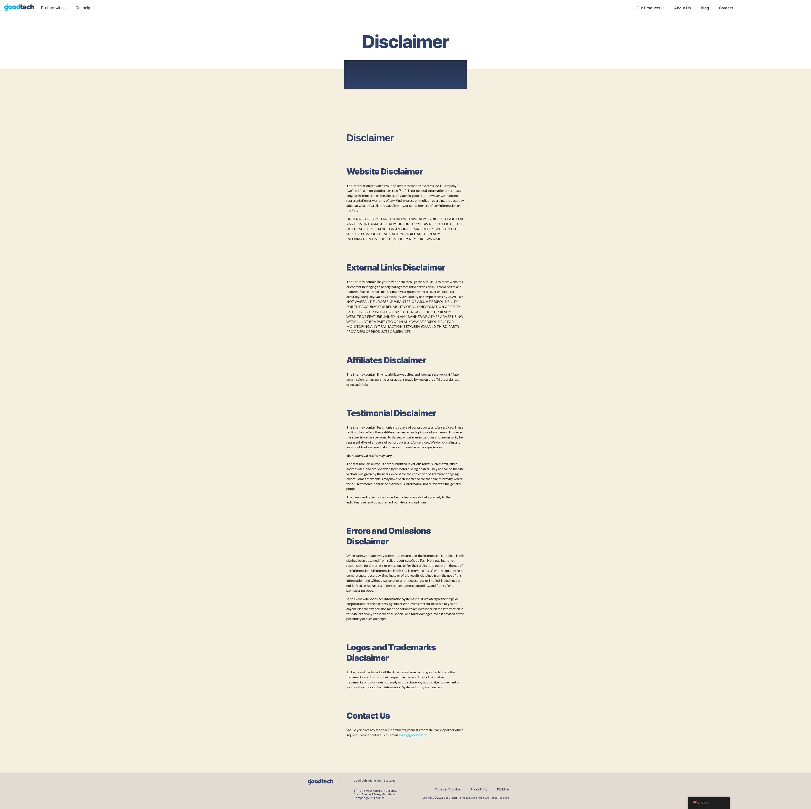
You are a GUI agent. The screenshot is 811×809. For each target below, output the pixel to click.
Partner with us (54, 7)
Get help (82, 7)
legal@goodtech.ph (413, 735)
